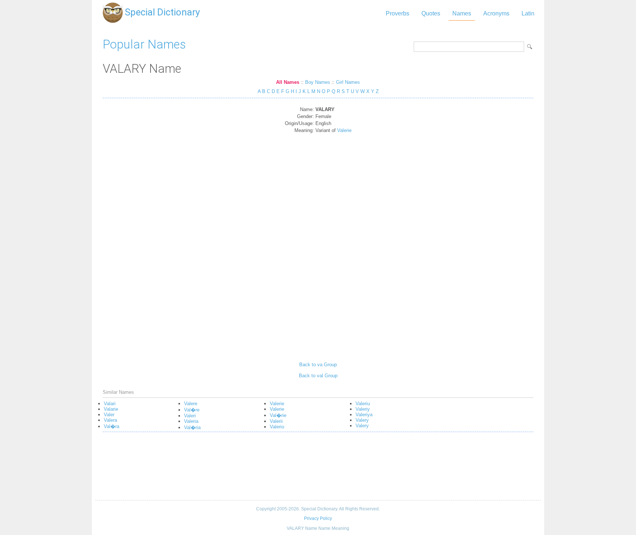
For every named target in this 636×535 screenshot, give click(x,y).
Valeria (191, 421)
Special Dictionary (162, 12)
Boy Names (317, 82)
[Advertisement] (318, 245)
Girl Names (348, 82)
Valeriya (364, 414)
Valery (362, 420)
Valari (110, 403)
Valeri (190, 415)
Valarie (111, 409)
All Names (287, 82)
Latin (528, 13)
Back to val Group (318, 375)
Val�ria (192, 427)
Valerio (277, 426)
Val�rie (278, 415)
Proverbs (397, 13)
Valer (109, 414)
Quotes (430, 13)
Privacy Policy (318, 518)
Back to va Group (318, 364)
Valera (110, 420)
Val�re (191, 410)
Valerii (276, 421)
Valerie (344, 130)
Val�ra (111, 426)
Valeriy (363, 409)
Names (461, 13)
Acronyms (496, 13)
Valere (190, 403)
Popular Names (144, 44)
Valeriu (363, 403)
